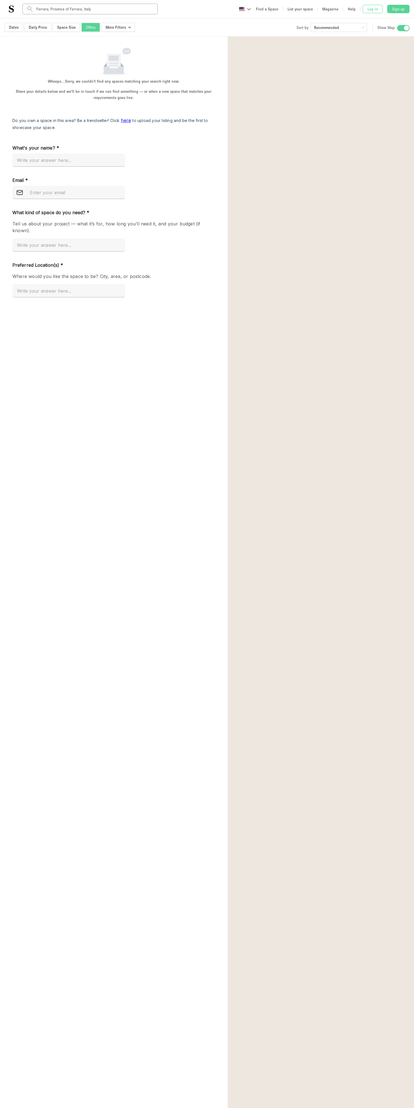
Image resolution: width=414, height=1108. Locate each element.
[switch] (403, 28)
